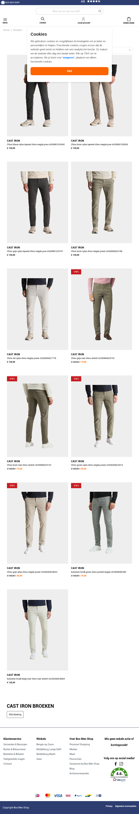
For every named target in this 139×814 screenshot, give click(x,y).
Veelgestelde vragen (14, 759)
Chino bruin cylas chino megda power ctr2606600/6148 (96, 251)
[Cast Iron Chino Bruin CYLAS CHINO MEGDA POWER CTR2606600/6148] (101, 202)
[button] (119, 774)
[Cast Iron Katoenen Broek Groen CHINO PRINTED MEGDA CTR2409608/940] (101, 523)
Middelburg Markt (45, 754)
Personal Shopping (80, 744)
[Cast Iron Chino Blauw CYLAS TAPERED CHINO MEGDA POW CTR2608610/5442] (37, 95)
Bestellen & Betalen (13, 754)
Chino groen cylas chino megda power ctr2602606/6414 (97, 465)
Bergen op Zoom (45, 744)
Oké (69, 71)
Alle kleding (15, 714)
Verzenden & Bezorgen (15, 744)
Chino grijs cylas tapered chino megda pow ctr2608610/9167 (35, 251)
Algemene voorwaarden (125, 806)
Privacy (109, 806)
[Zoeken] (100, 11)
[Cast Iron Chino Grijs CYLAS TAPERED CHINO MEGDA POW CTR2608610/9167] (37, 202)
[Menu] (5, 18)
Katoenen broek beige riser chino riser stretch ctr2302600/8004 (36, 679)
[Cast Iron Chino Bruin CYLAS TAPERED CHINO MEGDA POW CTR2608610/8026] (101, 95)
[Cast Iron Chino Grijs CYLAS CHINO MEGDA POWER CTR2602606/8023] (37, 523)
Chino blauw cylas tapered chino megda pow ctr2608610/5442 (36, 144)
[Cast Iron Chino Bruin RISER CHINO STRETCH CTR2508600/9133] (37, 416)
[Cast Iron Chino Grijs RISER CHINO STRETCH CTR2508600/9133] (101, 309)
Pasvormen (76, 759)
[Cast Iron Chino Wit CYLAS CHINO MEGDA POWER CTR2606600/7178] (37, 309)
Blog (72, 768)
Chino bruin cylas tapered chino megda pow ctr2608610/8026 (99, 144)
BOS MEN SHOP (12, 2)
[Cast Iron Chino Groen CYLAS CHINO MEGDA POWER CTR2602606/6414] (101, 416)
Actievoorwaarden (79, 773)
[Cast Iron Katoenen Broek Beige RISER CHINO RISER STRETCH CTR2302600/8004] (37, 630)
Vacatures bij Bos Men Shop (84, 763)
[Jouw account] (83, 18)
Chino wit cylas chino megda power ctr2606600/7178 (31, 358)
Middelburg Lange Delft (48, 749)
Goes (39, 759)
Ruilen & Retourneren (14, 749)
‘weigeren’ (68, 57)
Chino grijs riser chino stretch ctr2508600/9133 (92, 358)
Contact (7, 763)
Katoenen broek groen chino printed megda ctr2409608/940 (98, 572)
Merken (73, 749)
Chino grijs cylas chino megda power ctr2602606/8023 (32, 572)
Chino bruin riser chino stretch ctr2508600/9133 (29, 465)
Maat (72, 754)
